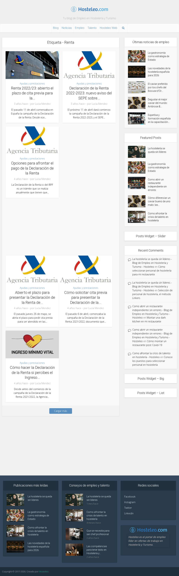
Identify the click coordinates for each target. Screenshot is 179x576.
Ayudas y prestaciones (32, 83)
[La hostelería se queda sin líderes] (138, 152)
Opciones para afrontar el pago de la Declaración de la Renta (32, 168)
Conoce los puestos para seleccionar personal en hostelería (152, 360)
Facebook (129, 496)
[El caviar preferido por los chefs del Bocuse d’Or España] (138, 87)
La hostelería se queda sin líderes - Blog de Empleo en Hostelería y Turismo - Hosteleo (152, 262)
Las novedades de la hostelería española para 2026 (159, 72)
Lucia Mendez (43, 103)
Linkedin (129, 513)
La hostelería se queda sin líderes (157, 150)
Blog (56, 28)
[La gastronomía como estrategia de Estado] (138, 56)
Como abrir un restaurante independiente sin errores (157, 184)
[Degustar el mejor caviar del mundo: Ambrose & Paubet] (138, 103)
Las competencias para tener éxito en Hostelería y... (97, 550)
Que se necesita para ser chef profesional (98, 532)
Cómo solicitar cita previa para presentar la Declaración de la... (85, 297)
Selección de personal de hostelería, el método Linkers (152, 294)
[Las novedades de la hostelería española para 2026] (138, 72)
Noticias (67, 28)
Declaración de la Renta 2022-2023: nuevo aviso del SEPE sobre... (89, 93)
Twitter (128, 507)
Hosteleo (43, 571)
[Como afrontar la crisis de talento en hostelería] (138, 217)
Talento (92, 28)
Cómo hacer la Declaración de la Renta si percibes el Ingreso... (32, 372)
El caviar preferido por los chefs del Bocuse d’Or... (158, 87)
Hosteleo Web (108, 28)
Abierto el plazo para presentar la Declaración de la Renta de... (32, 297)
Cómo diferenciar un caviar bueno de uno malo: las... (159, 201)
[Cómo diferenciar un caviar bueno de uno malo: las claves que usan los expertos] (138, 201)
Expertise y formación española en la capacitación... (159, 118)
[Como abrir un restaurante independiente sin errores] (138, 183)
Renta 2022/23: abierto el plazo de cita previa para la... (32, 93)
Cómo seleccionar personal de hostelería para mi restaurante (151, 270)
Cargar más (60, 411)
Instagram (129, 502)
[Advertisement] (61, 225)
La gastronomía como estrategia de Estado (158, 56)
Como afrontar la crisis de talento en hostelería (158, 217)
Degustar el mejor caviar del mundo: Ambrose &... (157, 103)
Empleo (79, 28)
